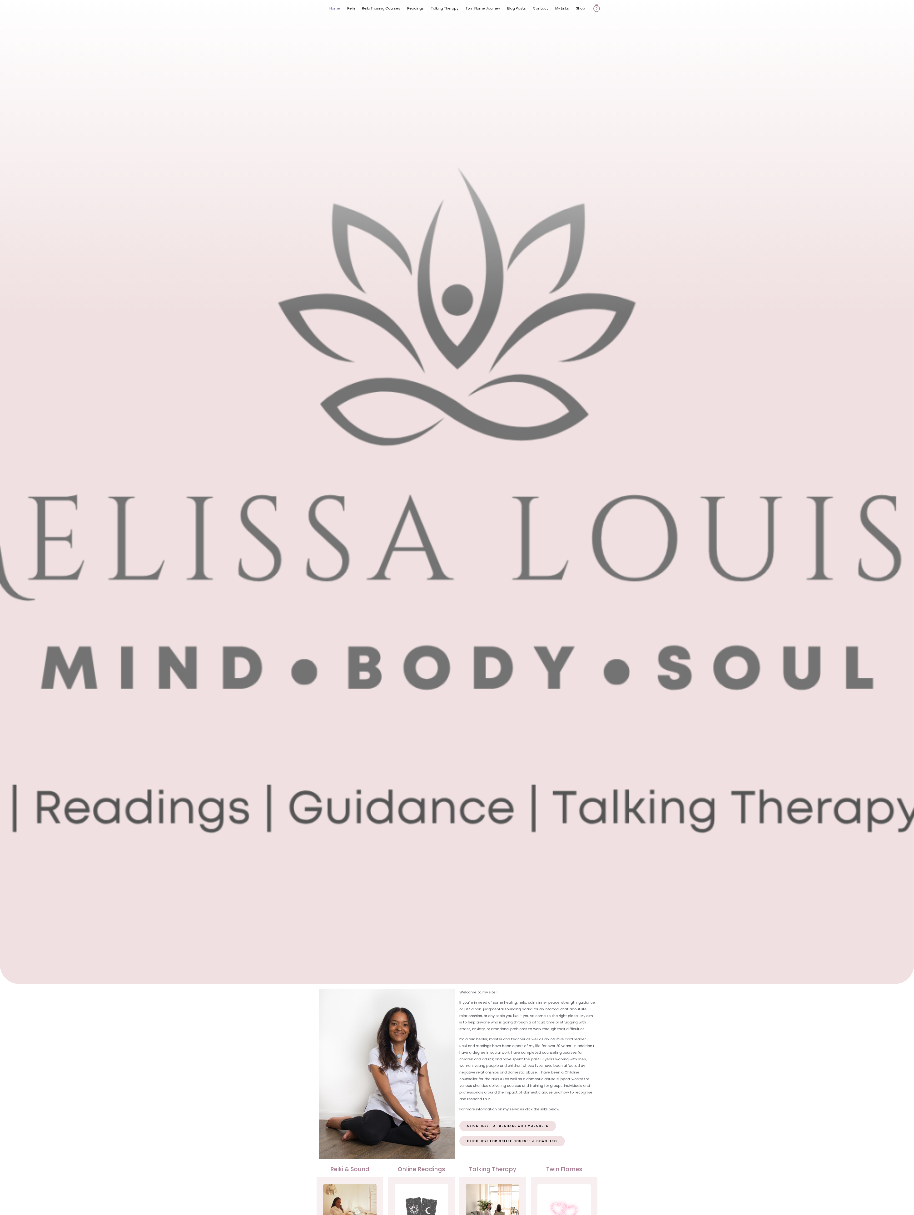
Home (334, 8)
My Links (562, 8)
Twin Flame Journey (483, 8)
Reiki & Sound (349, 1169)
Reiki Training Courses (381, 8)
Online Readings (421, 1169)
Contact (540, 8)
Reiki (351, 8)
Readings (415, 8)
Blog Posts (516, 8)
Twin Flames (564, 1169)
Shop (580, 8)
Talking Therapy (444, 8)
